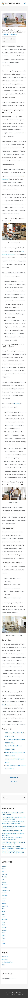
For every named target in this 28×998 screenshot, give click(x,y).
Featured (4, 895)
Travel (3, 943)
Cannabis (4, 876)
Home (3, 914)
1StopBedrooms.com (7, 705)
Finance (4, 898)
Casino (4, 882)
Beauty (4, 868)
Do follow (4, 885)
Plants (3, 925)
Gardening (5, 906)
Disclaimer (5, 959)
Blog (3, 871)
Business (4, 874)
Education (4, 887)
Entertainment (6, 890)
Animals (4, 866)
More (3, 922)
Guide (4, 34)
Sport (3, 935)
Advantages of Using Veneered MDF (12, 830)
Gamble (4, 903)
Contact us (5, 956)
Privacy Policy (10, 992)
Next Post (14, 781)
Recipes (4, 927)
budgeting (17, 403)
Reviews (4, 930)
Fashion (4, 893)
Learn (3, 917)
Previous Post (14, 777)
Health (3, 911)
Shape (3, 933)
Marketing (4, 919)
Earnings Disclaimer (7, 962)
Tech (3, 938)
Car (3, 879)
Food (3, 901)
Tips (3, 940)
